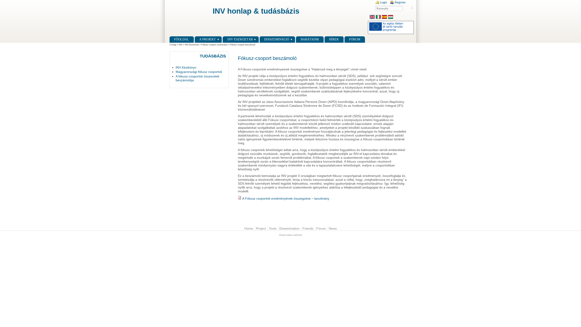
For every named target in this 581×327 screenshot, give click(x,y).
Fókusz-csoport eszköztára (214, 45)
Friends (308, 228)
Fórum (354, 39)
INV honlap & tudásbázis (256, 11)
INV (180, 45)
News (333, 228)
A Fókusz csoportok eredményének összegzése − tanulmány (285, 198)
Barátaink (310, 39)
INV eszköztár (240, 39)
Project (261, 228)
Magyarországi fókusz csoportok (199, 72)
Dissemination (289, 228)
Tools (272, 228)
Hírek (334, 39)
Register (400, 2)
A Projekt (207, 39)
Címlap (173, 45)
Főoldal (181, 39)
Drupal (282, 235)
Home (248, 228)
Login (383, 2)
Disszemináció (276, 39)
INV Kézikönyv (186, 67)
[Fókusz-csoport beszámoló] (390, 18)
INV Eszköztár (192, 45)
